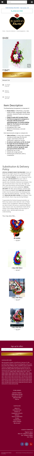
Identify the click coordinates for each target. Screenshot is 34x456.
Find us (17, 399)
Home (3, 31)
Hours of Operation (17, 416)
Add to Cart (17, 74)
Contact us (17, 411)
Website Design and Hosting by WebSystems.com (24, 452)
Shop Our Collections (10, 31)
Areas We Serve (17, 410)
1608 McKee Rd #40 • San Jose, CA (17, 8)
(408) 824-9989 (17, 11)
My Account (17, 423)
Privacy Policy (3, 453)
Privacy (17, 418)
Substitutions (17, 420)
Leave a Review (17, 421)
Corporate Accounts (17, 413)
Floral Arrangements (21, 31)
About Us (17, 408)
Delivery (17, 415)
